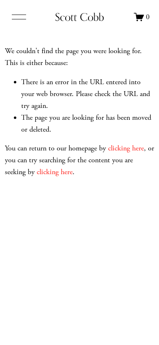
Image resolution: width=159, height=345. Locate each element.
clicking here (126, 148)
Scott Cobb (79, 17)
